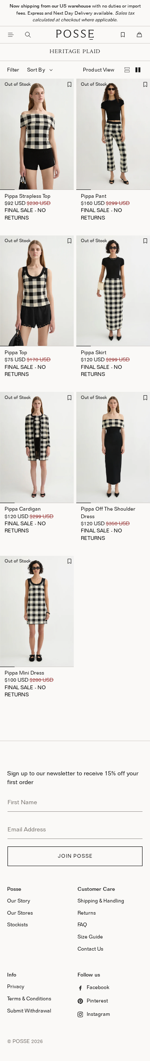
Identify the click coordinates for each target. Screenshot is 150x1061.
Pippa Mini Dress (24, 673)
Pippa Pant (93, 196)
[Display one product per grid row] (127, 70)
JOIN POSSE (75, 856)
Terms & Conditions (29, 998)
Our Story (18, 900)
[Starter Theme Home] (75, 35)
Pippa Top (16, 352)
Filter (13, 69)
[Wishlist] (123, 34)
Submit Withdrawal (29, 1010)
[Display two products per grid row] (137, 70)
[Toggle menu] (10, 34)
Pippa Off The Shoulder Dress (108, 512)
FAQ (82, 924)
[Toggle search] (28, 34)
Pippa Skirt (93, 352)
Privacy (15, 986)
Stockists (17, 924)
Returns (87, 913)
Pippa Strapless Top (27, 196)
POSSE (21, 1041)
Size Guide (90, 936)
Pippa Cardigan (23, 509)
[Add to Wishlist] (69, 84)
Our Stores (20, 913)
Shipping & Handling (101, 900)
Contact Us (90, 949)
